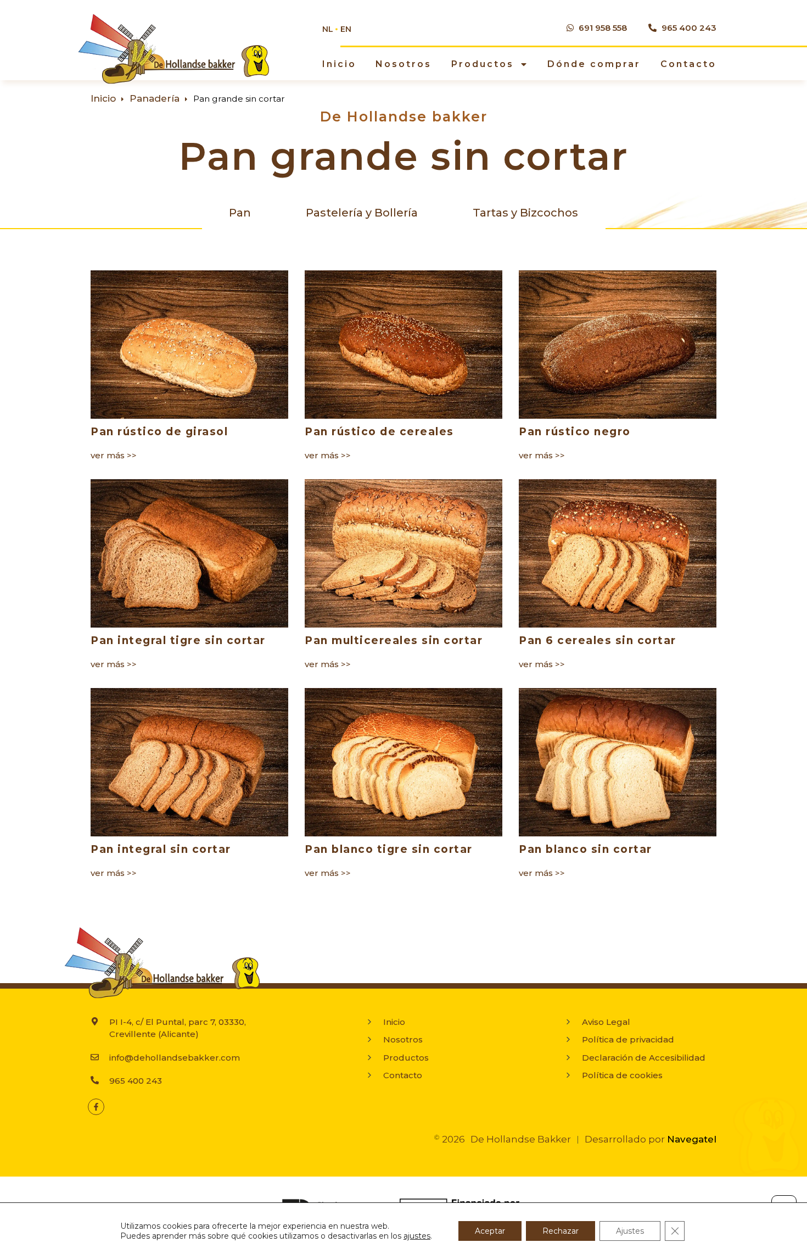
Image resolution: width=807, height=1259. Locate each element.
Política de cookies (622, 1075)
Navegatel (691, 1139)
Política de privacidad (628, 1039)
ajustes (417, 1236)
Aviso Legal (606, 1022)
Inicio (339, 64)
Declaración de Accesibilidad (643, 1057)
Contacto (688, 64)
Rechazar (560, 1231)
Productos (482, 64)
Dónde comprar (594, 64)
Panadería (155, 98)
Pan (240, 212)
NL (327, 29)
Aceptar (490, 1231)
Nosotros (403, 64)
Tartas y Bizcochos (525, 212)
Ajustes (630, 1231)
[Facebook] (96, 1107)
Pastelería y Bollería (362, 212)
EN (345, 29)
